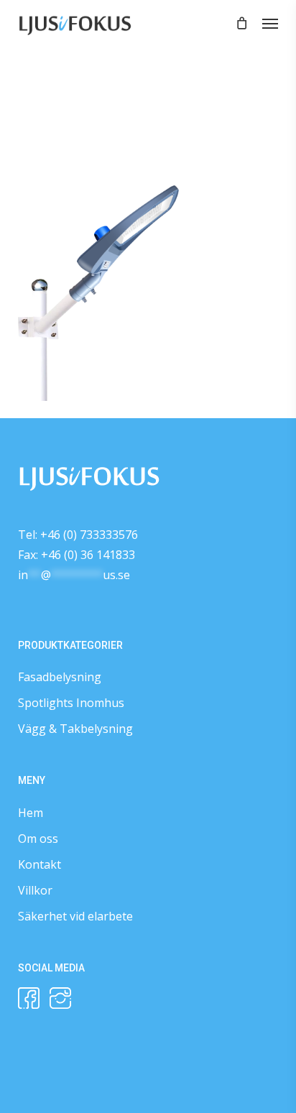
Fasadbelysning (59, 677)
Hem (30, 813)
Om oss (38, 838)
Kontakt (39, 864)
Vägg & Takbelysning (75, 728)
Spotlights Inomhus (71, 703)
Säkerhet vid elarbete (75, 916)
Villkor (35, 890)
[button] (270, 23)
